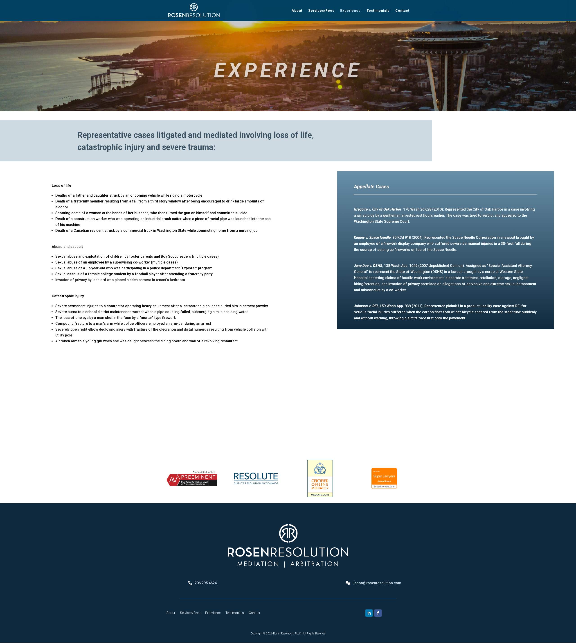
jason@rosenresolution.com (377, 583)
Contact (402, 11)
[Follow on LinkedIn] (369, 613)
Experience (350, 11)
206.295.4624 (206, 583)
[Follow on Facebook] (378, 613)
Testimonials (378, 11)
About (297, 11)
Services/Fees (321, 11)
